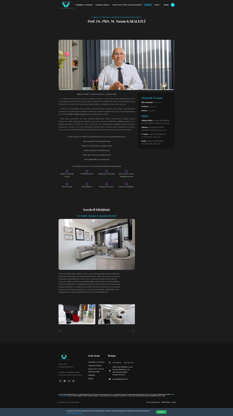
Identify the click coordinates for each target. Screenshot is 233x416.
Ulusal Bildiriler (86, 187)
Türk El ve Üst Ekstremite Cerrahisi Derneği (97, 146)
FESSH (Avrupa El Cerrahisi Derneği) (97, 150)
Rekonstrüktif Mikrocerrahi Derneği (96, 159)
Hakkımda (148, 5)
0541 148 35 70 (116, 362)
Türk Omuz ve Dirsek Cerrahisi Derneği (96, 155)
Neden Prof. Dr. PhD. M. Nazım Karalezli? (127, 5)
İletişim (166, 5)
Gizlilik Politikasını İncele (74, 413)
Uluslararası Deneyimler (106, 174)
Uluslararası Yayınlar (106, 187)
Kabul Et (161, 412)
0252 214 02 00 (129, 362)
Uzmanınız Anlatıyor (102, 5)
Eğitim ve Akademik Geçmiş (67, 175)
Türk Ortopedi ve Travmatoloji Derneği (96, 141)
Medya (157, 5)
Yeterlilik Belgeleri (86, 174)
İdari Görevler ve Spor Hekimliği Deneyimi (126, 175)
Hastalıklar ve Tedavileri (84, 5)
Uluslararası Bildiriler (126, 187)
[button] (60, 330)
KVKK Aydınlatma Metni (153, 402)
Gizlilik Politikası (165, 402)
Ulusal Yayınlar (67, 187)
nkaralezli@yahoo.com (120, 379)
